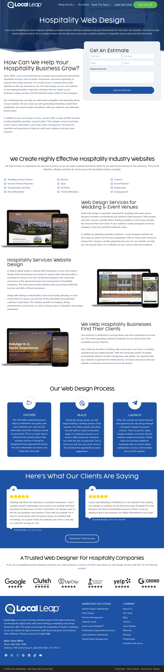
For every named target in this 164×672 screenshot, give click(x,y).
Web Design (88, 613)
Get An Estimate (122, 90)
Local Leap (9, 620)
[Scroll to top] (157, 663)
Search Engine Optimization (95, 608)
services (61, 86)
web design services (31, 118)
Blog (125, 617)
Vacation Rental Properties (20, 183)
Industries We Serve (133, 643)
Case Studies (129, 626)
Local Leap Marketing (26, 75)
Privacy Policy (120, 669)
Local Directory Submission (95, 634)
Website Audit (89, 621)
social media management (48, 124)
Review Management (92, 617)
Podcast (127, 634)
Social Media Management (95, 639)
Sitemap (156, 669)
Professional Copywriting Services (98, 630)
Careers (127, 621)
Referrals (127, 630)
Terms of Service (133, 669)
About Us (127, 608)
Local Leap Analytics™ (93, 626)
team (35, 277)
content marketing (69, 121)
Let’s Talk (45, 633)
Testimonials (129, 639)
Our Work (83, 4)
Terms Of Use (146, 669)
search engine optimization (17, 124)
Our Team (128, 613)
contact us (83, 564)
